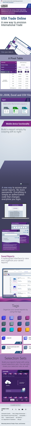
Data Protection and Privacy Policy (9, 415)
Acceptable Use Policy (15, 405)
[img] (4, 6)
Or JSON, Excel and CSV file (15, 95)
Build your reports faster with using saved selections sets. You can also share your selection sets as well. (15, 364)
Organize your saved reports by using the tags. (15, 311)
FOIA (2, 417)
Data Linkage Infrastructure (18, 413)
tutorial (10, 11)
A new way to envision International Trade (13, 23)
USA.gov (19, 419)
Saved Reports (7, 256)
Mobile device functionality (17, 124)
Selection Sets (15, 358)
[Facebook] (12, 409)
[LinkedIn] (19, 409)
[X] (16, 409)
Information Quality (5, 413)
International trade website (8, 13)
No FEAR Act (19, 417)
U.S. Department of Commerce (8, 419)
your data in (7, 52)
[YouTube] (22, 409)
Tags (15, 305)
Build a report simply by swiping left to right (13, 130)
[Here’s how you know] (15, 2)
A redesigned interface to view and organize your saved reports (15, 260)
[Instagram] (26, 409)
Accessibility (22, 415)
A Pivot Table (15, 58)
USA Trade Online (13, 18)
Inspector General (10, 417)
